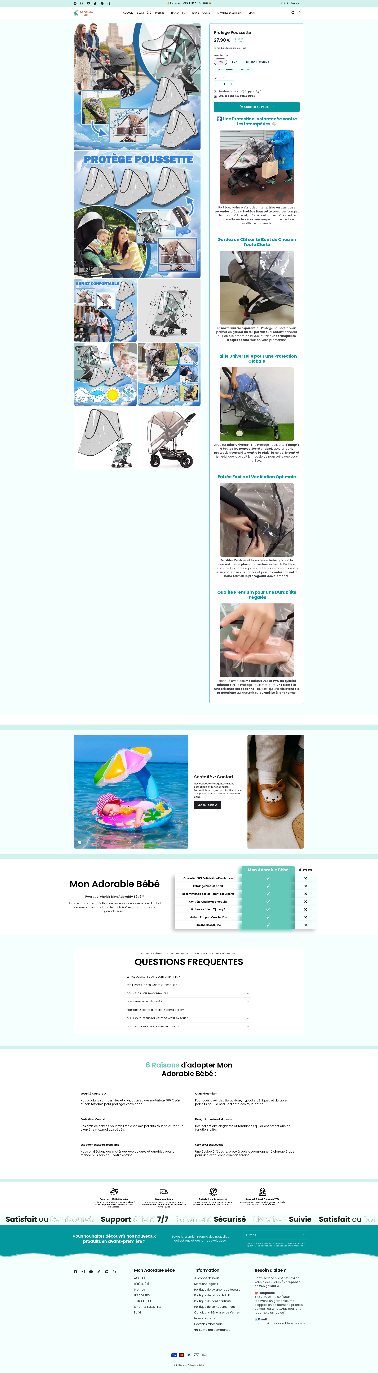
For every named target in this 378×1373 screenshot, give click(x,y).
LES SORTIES (142, 1295)
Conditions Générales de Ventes (217, 1313)
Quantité (220, 77)
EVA (234, 61)
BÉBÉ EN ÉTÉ (142, 1284)
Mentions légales (206, 1284)
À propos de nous (206, 1278)
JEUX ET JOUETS (144, 1301)
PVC (220, 61)
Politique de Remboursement (214, 1307)
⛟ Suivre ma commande (212, 1330)
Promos (139, 1290)
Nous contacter (205, 1318)
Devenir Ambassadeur (209, 1324)
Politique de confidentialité (213, 1301)
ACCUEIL (139, 1278)
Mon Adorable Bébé (193, 1365)
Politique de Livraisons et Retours (217, 1290)
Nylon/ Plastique (257, 61)
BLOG (137, 1313)
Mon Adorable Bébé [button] (154, 1270)
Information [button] (206, 1270)
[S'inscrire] (303, 1235)
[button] (161, 13)
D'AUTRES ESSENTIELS (147, 1307)
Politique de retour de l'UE (212, 1295)
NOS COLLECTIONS (207, 805)
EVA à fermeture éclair (233, 69)
